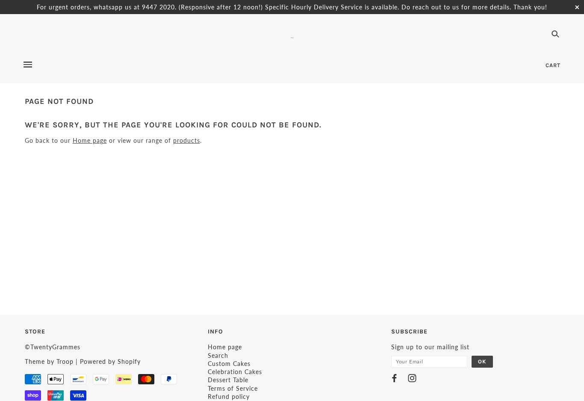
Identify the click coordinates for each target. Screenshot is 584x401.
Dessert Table (228, 379)
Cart (553, 65)
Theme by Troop (49, 361)
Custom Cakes (229, 363)
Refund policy (229, 396)
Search (218, 355)
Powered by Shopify (110, 361)
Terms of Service (233, 388)
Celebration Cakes (235, 371)
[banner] (292, 36)
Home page (90, 140)
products (186, 140)
